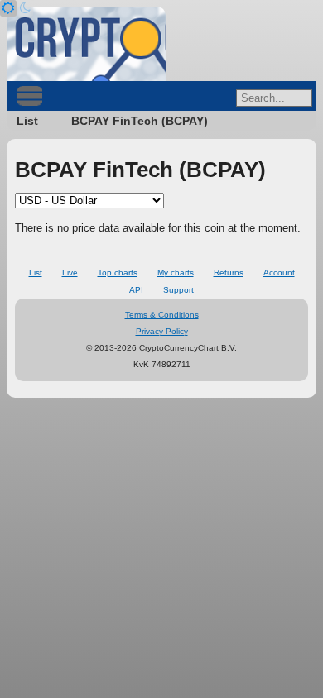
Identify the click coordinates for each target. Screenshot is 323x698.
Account (279, 272)
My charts (175, 272)
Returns (228, 272)
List (27, 120)
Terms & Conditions (162, 314)
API (136, 289)
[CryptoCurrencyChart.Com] (86, 44)
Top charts (117, 272)
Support (178, 289)
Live (70, 272)
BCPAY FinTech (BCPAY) (139, 120)
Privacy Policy (162, 331)
